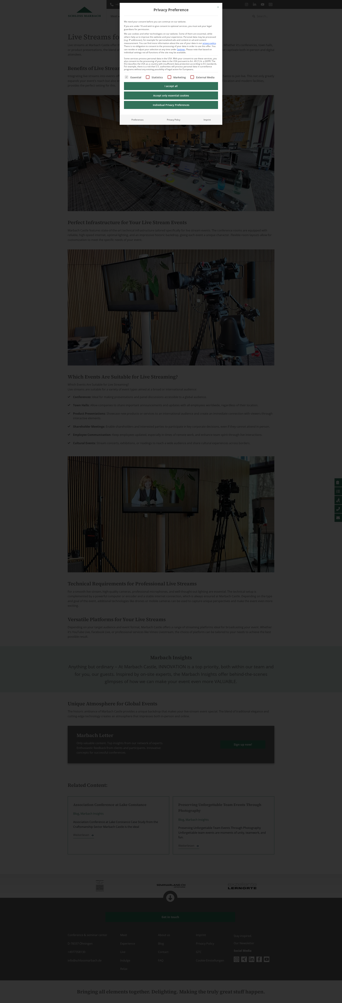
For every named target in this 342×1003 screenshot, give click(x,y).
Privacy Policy (173, 119)
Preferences (137, 119)
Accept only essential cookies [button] (171, 95)
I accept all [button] (171, 86)
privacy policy (209, 43)
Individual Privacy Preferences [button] (171, 105)
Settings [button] (181, 49)
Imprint (207, 119)
